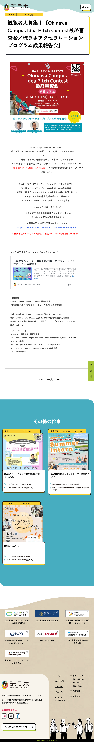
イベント (59, 686)
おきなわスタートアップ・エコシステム (17, 661)
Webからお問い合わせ (15, 726)
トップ (58, 675)
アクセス (76, 696)
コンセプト (59, 681)
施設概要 (76, 690)
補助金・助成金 (77, 686)
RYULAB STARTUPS (60, 698)
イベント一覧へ (47, 379)
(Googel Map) (22, 702)
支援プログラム (77, 682)
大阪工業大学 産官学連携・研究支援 (77, 641)
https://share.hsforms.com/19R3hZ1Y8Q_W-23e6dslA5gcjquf (47, 227)
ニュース (59, 691)
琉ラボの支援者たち (78, 679)
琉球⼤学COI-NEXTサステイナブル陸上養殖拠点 (16, 621)
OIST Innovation (47, 640)
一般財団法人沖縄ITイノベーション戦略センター (16, 641)
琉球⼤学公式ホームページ (47, 620)
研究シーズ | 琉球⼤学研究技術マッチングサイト (77, 621)
